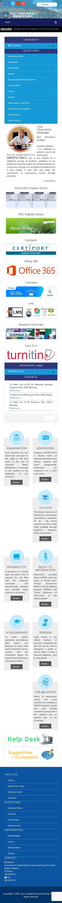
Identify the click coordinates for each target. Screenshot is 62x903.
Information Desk (15, 56)
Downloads (13, 62)
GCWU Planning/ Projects (19, 109)
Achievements (14, 115)
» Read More (49, 180)
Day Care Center (15, 792)
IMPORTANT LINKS (16, 371)
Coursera (12, 814)
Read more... (15, 391)
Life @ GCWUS (14, 86)
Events (11, 842)
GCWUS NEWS (14, 836)
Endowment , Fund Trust (19, 103)
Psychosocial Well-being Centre (21, 80)
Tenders (11, 97)
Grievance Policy (15, 808)
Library (11, 91)
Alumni (11, 74)
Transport (12, 798)
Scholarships (13, 68)
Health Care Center (16, 786)
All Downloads (14, 848)
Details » (16, 482)
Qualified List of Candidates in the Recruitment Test (36, 29)
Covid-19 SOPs (14, 121)
